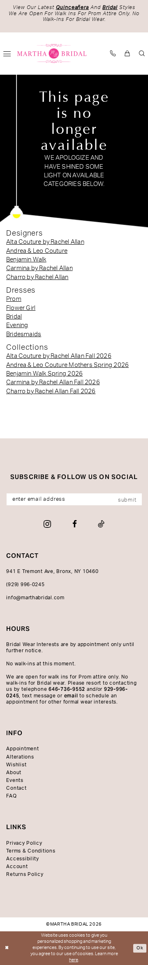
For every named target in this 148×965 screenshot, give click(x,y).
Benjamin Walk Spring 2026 (44, 374)
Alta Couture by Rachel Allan (45, 242)
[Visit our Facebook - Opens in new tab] (74, 524)
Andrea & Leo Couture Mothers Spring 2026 (67, 365)
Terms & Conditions (30, 850)
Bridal (14, 317)
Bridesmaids (23, 334)
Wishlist (16, 764)
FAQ (11, 795)
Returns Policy (24, 874)
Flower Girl (20, 308)
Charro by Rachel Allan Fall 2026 (51, 391)
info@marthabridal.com (35, 597)
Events (14, 780)
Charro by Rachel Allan (37, 277)
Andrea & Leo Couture (36, 251)
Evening (17, 325)
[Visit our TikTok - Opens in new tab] (101, 524)
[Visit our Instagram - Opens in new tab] (47, 524)
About (13, 772)
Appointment (22, 748)
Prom (13, 299)
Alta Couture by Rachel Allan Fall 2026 (58, 356)
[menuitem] (113, 53)
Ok (139, 948)
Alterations (20, 756)
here (73, 960)
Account (17, 866)
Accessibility (22, 858)
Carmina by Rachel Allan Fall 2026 (53, 382)
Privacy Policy (24, 843)
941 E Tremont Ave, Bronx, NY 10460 (52, 571)
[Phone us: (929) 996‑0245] (113, 53)
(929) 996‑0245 (25, 584)
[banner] (52, 53)
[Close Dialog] (7, 948)
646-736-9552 (67, 689)
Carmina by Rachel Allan (39, 268)
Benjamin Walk (26, 260)
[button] (127, 53)
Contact (16, 788)
